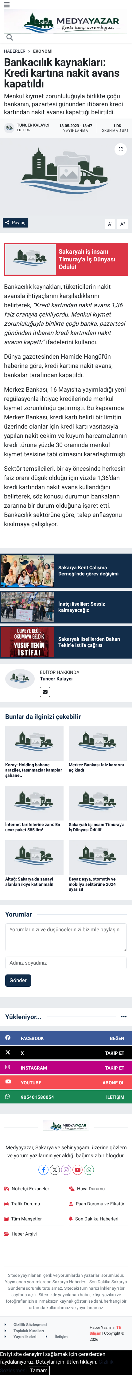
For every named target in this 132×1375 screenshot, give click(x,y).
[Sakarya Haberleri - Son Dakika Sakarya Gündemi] (65, 20)
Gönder (18, 980)
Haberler (14, 51)
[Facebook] (43, 1170)
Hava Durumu (91, 1189)
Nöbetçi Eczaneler (30, 1189)
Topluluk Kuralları (28, 1331)
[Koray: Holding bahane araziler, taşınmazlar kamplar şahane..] (34, 743)
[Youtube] (77, 1170)
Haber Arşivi (24, 1234)
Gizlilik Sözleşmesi (30, 1324)
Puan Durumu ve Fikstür (100, 1204)
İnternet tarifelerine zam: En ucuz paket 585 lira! (32, 827)
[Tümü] (124, 1017)
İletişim (61, 1336)
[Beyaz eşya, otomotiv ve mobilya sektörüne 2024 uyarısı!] (98, 857)
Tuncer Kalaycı (56, 679)
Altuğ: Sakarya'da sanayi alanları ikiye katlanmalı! (29, 882)
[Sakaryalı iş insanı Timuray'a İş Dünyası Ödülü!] (98, 803)
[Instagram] (66, 1170)
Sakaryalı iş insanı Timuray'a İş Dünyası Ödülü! (97, 827)
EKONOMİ (42, 51)
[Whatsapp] (89, 1170)
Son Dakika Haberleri (96, 1219)
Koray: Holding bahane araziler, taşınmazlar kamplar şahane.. (33, 770)
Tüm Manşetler (26, 1219)
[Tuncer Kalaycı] (20, 678)
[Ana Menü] (7, 5)
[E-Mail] (45, 692)
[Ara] (10, 38)
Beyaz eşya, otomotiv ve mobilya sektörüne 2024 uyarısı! (92, 884)
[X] (55, 1170)
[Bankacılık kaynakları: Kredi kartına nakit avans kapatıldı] (66, 177)
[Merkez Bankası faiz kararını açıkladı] (98, 743)
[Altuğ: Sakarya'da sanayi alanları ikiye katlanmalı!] (34, 857)
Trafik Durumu (25, 1204)
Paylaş (18, 222)
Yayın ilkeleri (24, 1336)
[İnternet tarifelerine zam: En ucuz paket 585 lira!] (34, 803)
